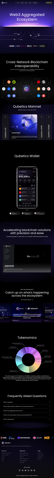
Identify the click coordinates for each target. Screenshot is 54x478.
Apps (30, 2)
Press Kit (3, 456)
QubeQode (22, 456)
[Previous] (3, 313)
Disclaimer (39, 458)
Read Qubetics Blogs (26, 299)
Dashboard (48, 2)
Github (3, 458)
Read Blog (14, 320)
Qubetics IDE (22, 462)
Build (26, 2)
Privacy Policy (40, 453)
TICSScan (22, 2)
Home (18, 2)
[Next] (51, 313)
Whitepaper (35, 2)
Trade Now (42, 46)
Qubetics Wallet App (23, 460)
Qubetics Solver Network (24, 458)
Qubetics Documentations (6, 453)
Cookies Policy (40, 456)
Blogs (3, 460)
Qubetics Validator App (24, 453)
